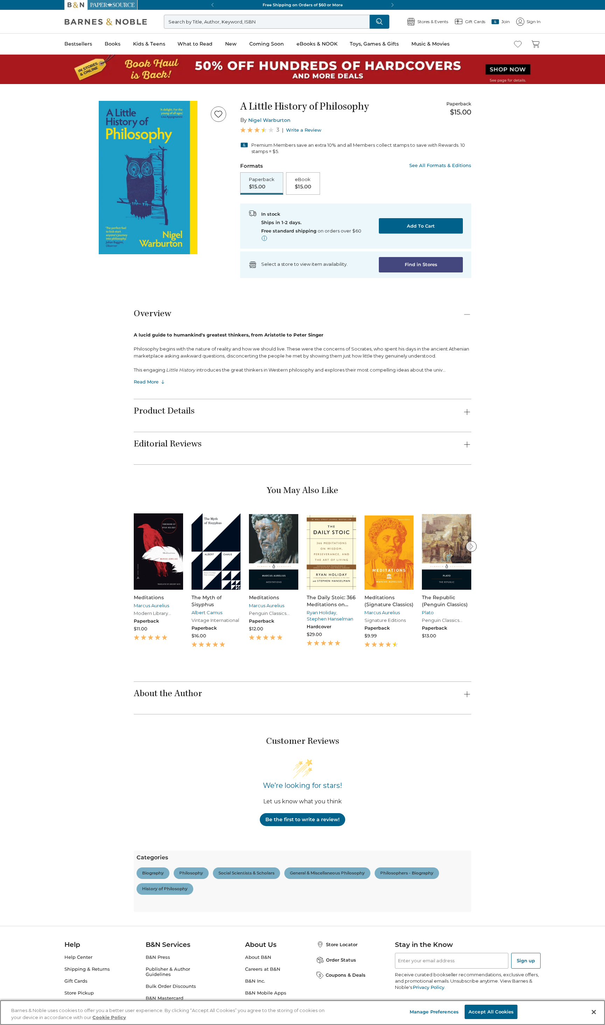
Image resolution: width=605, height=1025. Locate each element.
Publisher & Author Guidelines (168, 972)
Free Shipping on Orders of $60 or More (303, 4)
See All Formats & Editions (440, 165)
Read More (146, 382)
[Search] (379, 22)
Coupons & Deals (346, 975)
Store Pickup (79, 993)
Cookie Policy (109, 1017)
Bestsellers (78, 44)
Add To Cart (421, 226)
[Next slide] (471, 546)
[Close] (593, 1012)
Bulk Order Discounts (171, 986)
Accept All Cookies (491, 1011)
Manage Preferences (434, 1011)
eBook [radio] (303, 183)
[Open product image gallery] (148, 177)
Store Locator (341, 944)
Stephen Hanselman (330, 619)
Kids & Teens (149, 44)
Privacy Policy (428, 987)
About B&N (258, 957)
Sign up (526, 960)
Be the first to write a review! (302, 819)
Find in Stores (421, 264)
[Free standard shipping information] (264, 238)
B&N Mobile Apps (265, 993)
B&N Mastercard (164, 998)
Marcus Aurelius (151, 605)
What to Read (195, 44)
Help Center (78, 957)
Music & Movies (430, 44)
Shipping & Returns (87, 969)
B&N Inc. (255, 981)
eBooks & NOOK (317, 44)
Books (112, 44)
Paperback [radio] (261, 183)
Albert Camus (207, 612)
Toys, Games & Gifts (374, 44)
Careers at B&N (262, 969)
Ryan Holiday (321, 612)
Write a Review (303, 130)
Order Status (341, 960)
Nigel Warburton (269, 120)
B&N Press (158, 957)
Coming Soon (266, 44)
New (231, 44)
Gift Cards (76, 981)
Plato (428, 612)
